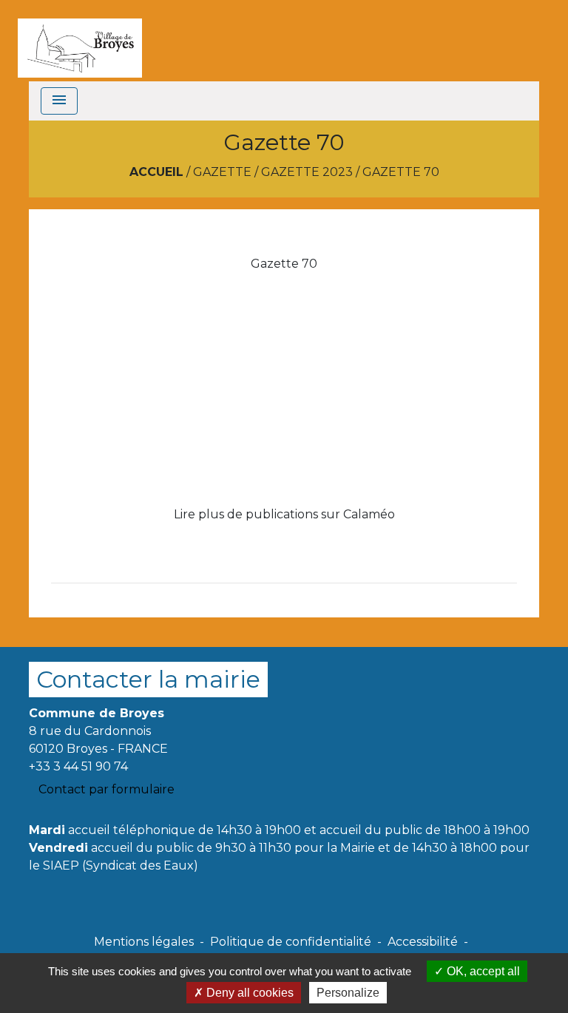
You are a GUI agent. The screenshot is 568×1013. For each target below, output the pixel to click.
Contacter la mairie (148, 679)
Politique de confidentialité (290, 942)
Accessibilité (423, 942)
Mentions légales (144, 942)
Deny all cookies (248, 992)
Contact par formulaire (106, 789)
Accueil (156, 172)
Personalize (348, 992)
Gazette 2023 (307, 172)
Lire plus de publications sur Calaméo (284, 514)
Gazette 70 (400, 172)
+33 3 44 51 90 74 (78, 766)
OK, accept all (482, 971)
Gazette (222, 172)
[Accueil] (80, 41)
